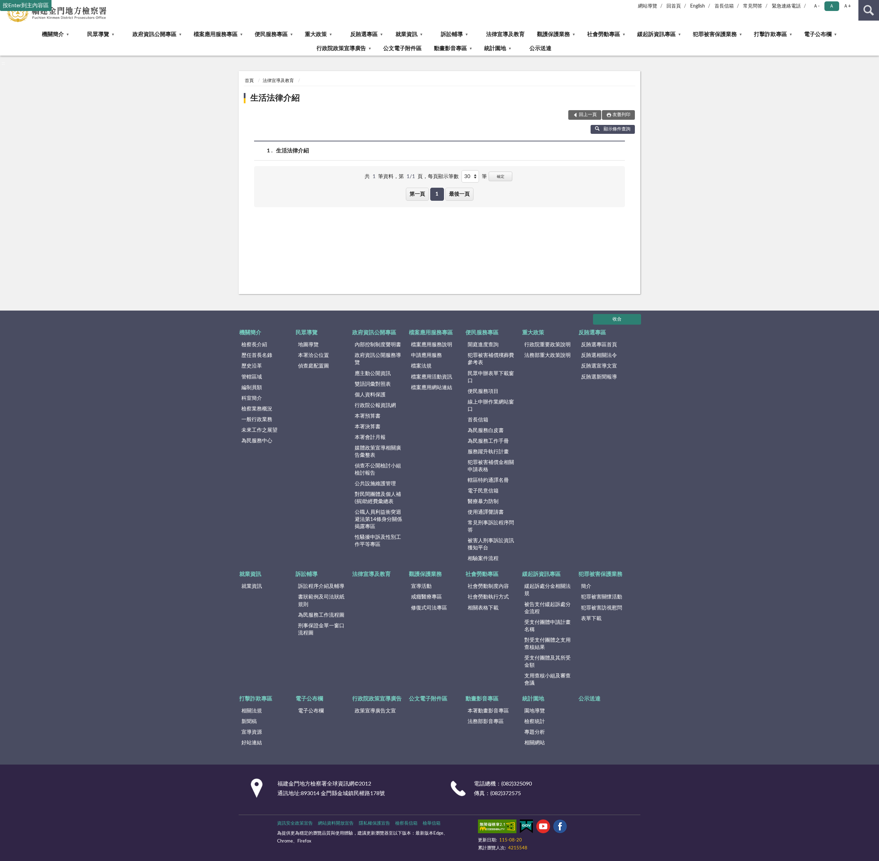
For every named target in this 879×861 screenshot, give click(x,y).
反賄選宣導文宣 (599, 366)
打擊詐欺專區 (770, 34)
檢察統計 (534, 721)
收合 (617, 319)
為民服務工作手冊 (488, 441)
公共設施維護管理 (375, 483)
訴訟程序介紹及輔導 (321, 586)
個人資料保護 (370, 394)
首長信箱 (724, 6)
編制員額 (251, 387)
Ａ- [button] (816, 6)
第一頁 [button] (417, 194)
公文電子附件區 (402, 48)
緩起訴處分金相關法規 (547, 590)
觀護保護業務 (553, 34)
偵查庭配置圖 (313, 366)
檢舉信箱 (432, 823)
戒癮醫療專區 (426, 597)
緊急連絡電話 (786, 6)
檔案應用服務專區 (216, 34)
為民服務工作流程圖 (321, 615)
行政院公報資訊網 (375, 405)
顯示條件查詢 (617, 129)
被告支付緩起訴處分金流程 (547, 608)
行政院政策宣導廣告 (341, 48)
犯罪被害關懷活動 (601, 597)
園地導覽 (534, 710)
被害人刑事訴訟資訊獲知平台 (491, 544)
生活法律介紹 (275, 98)
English (697, 6)
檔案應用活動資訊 (431, 377)
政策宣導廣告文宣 (375, 710)
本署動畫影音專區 (488, 710)
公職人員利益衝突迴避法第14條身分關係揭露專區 (378, 519)
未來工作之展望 (259, 430)
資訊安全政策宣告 (295, 823)
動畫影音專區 (450, 48)
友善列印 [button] (621, 115)
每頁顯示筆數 (443, 176)
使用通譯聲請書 (486, 512)
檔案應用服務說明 (431, 344)
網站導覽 (647, 6)
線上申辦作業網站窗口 (491, 405)
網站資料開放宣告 (336, 823)
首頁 (249, 81)
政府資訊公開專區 (154, 34)
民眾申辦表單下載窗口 (491, 377)
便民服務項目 (483, 391)
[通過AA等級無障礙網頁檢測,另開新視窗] (497, 827)
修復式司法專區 (429, 607)
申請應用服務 (426, 355)
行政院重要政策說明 (547, 344)
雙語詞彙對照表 (373, 384)
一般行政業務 (256, 419)
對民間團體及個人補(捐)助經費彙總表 (378, 498)
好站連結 (251, 742)
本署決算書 (367, 426)
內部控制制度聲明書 (378, 344)
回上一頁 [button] (588, 115)
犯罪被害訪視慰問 (601, 607)
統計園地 (495, 48)
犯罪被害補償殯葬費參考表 (491, 359)
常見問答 (752, 6)
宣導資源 (251, 732)
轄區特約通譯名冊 (488, 480)
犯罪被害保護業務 (715, 34)
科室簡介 (251, 398)
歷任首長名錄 (256, 355)
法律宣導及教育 (505, 34)
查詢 (868, 10)
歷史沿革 (251, 366)
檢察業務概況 (256, 408)
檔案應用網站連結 (431, 387)
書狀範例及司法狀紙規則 (321, 600)
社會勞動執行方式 (488, 597)
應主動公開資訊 (373, 373)
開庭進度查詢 (483, 344)
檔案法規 (421, 366)
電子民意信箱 (483, 490)
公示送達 (540, 48)
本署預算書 (367, 416)
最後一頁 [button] (459, 194)
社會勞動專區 (603, 34)
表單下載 (591, 618)
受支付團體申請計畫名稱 (547, 626)
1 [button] (436, 194)
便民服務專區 (271, 34)
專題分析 (534, 732)
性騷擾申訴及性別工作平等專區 (378, 541)
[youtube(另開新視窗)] (543, 827)
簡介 (586, 586)
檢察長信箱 (406, 823)
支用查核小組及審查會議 (547, 679)
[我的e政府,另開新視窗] (526, 827)
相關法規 (251, 710)
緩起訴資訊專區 (656, 34)
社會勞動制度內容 (488, 586)
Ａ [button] (831, 6)
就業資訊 (407, 34)
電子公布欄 (818, 34)
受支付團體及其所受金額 (547, 661)
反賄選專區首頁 (599, 344)
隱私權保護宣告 (374, 823)
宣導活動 (421, 586)
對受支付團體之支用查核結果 (547, 644)
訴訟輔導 (452, 34)
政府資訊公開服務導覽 (378, 359)
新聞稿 (249, 721)
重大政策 (316, 34)
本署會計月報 (370, 437)
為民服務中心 (256, 440)
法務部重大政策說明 (547, 355)
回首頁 (673, 6)
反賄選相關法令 (599, 355)
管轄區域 (251, 377)
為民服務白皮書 (486, 430)
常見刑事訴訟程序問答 (491, 526)
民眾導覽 (98, 34)
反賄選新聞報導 (599, 377)
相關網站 (534, 742)
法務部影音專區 (486, 721)
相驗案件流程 (483, 558)
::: (3, 63)
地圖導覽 (308, 344)
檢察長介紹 (254, 344)
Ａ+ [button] (847, 6)
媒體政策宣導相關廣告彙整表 (378, 451)
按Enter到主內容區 (26, 5)
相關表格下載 (483, 607)
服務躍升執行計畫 (488, 451)
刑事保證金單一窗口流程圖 (321, 629)
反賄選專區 (364, 34)
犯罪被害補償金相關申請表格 (491, 466)
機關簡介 (53, 34)
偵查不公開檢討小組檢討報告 (378, 469)
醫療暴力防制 (483, 501)
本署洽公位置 (313, 355)
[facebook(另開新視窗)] (560, 827)
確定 (500, 176)
